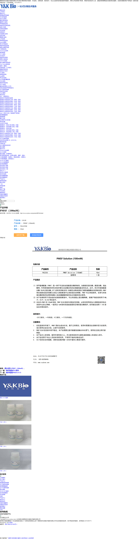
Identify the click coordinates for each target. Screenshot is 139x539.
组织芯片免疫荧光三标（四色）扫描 (10, 133)
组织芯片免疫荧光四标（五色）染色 (10, 109)
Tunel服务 (2, 93)
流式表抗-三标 (4, 169)
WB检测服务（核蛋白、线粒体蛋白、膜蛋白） (13, 157)
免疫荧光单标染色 (5, 25)
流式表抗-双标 (4, 167)
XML (1, 509)
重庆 (32, 538)
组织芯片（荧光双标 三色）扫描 (9, 131)
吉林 (22, 538)
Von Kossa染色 (4, 50)
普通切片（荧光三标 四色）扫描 (9, 125)
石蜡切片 (2, 32)
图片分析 (2, 118)
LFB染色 (2, 39)
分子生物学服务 (4, 138)
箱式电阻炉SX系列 (12, 370)
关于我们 (2, 479)
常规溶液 (2, 185)
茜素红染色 (3, 37)
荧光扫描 (2, 121)
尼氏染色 (2, 35)
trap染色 (2, 76)
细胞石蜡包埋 (4, 69)
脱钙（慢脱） (4, 66)
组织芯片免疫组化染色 (6, 98)
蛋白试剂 (2, 182)
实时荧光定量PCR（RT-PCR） (8, 140)
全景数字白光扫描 (5, 120)
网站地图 (2, 508)
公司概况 (2, 477)
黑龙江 (26, 538)
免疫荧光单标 (4, 91)
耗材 (1, 187)
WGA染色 (3, 84)
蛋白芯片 (2, 148)
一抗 (1, 184)
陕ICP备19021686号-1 (11, 524)
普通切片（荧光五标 (6, 128)
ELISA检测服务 (4, 162)
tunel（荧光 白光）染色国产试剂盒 (10, 113)
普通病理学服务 (4, 15)
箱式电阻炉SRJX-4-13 (13, 372)
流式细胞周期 (4, 175)
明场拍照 (2, 116)
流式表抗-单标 (4, 165)
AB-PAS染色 (3, 61)
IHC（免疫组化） (5, 96)
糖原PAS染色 (3, 22)
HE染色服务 (3, 17)
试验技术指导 (4, 196)
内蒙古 (19, 538)
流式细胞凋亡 (4, 177)
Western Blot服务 (4, 150)
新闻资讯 (2, 192)
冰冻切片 (2, 55)
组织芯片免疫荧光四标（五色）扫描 (10, 135)
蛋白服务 (2, 147)
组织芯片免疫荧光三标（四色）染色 (10, 108)
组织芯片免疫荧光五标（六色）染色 (10, 111)
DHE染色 (2, 81)
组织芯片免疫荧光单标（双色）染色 (10, 104)
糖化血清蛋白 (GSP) (5, 86)
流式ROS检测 (4, 172)
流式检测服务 (4, 163)
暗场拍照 (2, 52)
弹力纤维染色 (4, 44)
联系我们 (2, 506)
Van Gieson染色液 (5, 64)
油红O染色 (3, 27)
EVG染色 (2, 54)
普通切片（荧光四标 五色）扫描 (9, 126)
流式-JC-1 (2, 170)
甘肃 (12, 538)
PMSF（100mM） (18, 368)
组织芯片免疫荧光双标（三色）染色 (10, 106)
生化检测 (2, 494)
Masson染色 (3, 18)
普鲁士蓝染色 (4, 59)
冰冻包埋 (2, 30)
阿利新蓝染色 (4, 40)
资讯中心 (2, 499)
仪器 (1, 496)
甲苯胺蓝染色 (4, 23)
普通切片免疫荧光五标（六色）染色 (10, 103)
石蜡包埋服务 (4, 28)
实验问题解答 (4, 194)
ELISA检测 (3, 152)
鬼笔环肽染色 (4, 82)
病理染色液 (3, 180)
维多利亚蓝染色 (4, 45)
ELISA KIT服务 (4, 160)
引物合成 (2, 143)
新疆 (15, 538)
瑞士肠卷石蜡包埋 (5, 62)
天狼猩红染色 (4, 33)
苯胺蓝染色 (3, 74)
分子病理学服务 (4, 89)
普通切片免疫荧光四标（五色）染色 (10, 101)
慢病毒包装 (3, 142)
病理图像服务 (4, 115)
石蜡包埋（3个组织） (6, 67)
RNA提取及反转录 (5, 145)
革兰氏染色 (3, 77)
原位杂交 (2, 94)
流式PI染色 (3, 174)
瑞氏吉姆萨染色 (4, 47)
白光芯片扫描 (4, 123)
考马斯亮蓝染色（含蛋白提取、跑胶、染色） (13, 155)
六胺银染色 (3, 49)
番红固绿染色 (4, 20)
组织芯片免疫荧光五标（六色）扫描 (10, 136)
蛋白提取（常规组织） (6, 153)
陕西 (9, 538)
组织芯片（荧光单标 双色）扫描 (9, 130)
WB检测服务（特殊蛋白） (7, 158)
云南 (29, 538)
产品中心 (2, 481)
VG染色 (2, 72)
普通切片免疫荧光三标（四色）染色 (10, 99)
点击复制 (19, 519)
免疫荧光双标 (4, 57)
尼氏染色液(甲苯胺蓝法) (7, 88)
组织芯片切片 (4, 71)
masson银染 (3, 42)
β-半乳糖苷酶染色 (5, 79)
